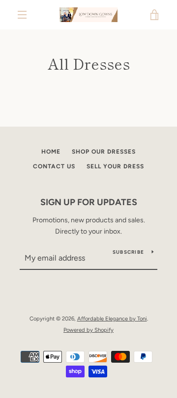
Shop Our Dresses (104, 151)
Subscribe (128, 252)
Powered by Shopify (88, 329)
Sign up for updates (88, 202)
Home (50, 151)
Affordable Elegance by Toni (112, 318)
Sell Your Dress (115, 166)
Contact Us (54, 166)
